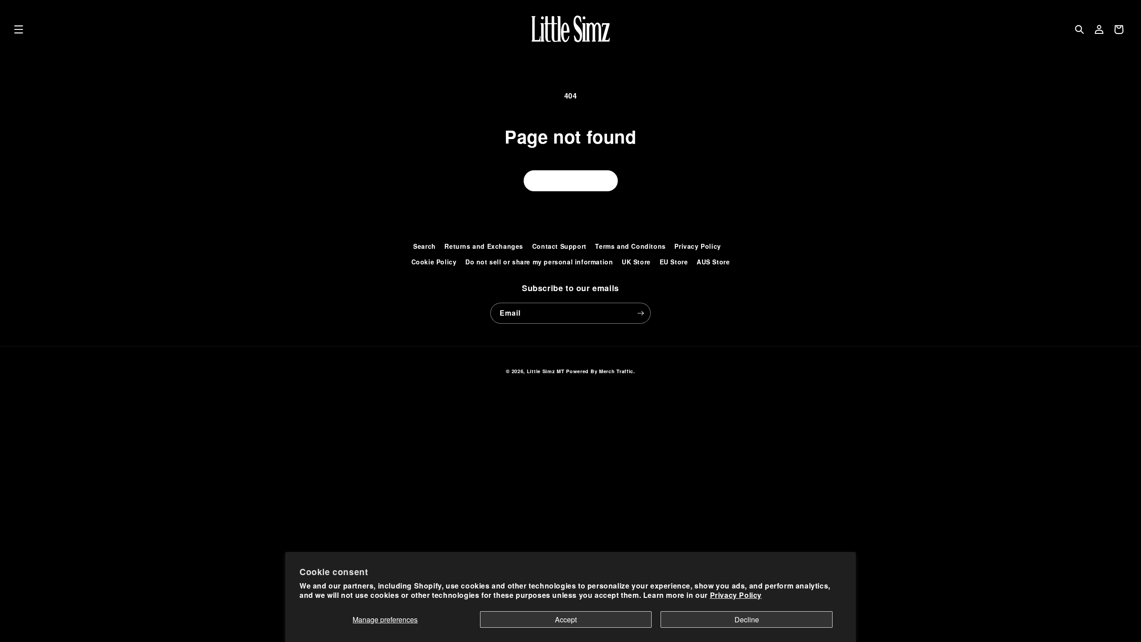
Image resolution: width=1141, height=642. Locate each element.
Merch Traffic (616, 371)
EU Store (674, 261)
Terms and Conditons (630, 246)
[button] (19, 29)
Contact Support (559, 246)
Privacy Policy (736, 595)
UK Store (636, 261)
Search (424, 246)
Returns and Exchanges (483, 246)
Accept (566, 619)
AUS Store (713, 261)
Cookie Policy (434, 261)
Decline (747, 619)
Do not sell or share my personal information (539, 261)
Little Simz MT (546, 371)
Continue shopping (570, 180)
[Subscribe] (640, 313)
